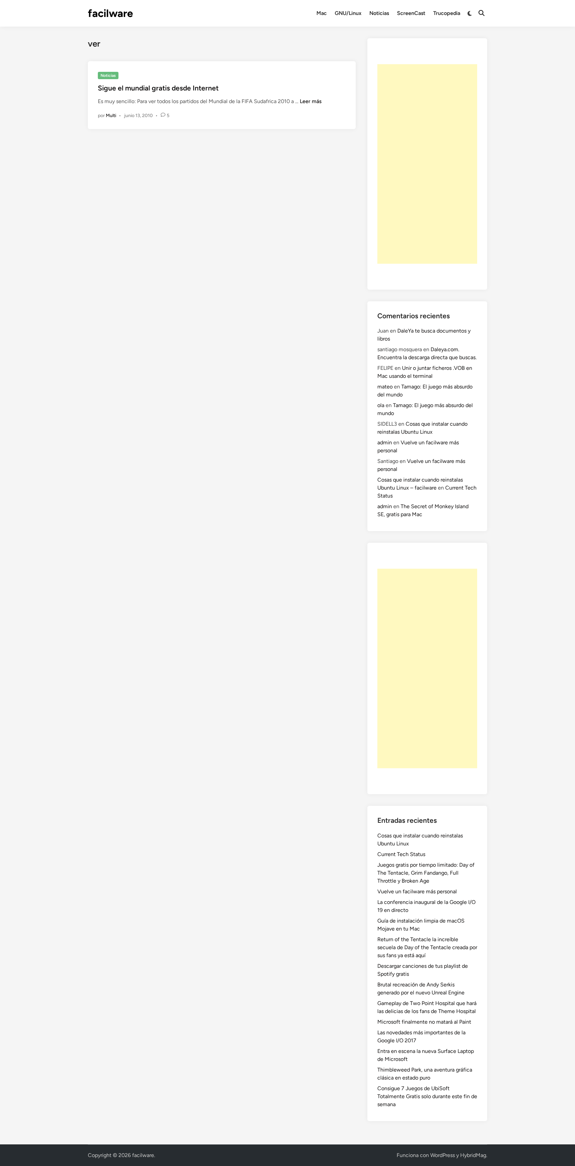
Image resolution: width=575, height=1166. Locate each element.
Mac (321, 13)
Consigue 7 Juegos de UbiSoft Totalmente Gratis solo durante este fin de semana (427, 1096)
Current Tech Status (401, 854)
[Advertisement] (427, 164)
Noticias (379, 13)
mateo (385, 386)
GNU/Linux (348, 13)
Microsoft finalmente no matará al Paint (424, 1022)
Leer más (310, 101)
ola (380, 405)
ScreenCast (411, 13)
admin (384, 442)
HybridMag (473, 1155)
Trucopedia (446, 13)
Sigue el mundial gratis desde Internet (158, 88)
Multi (111, 115)
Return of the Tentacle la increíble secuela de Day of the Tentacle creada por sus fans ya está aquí (427, 947)
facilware (110, 13)
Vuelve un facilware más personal (417, 891)
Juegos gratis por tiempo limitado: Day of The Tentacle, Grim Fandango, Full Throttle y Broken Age (426, 873)
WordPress (442, 1155)
